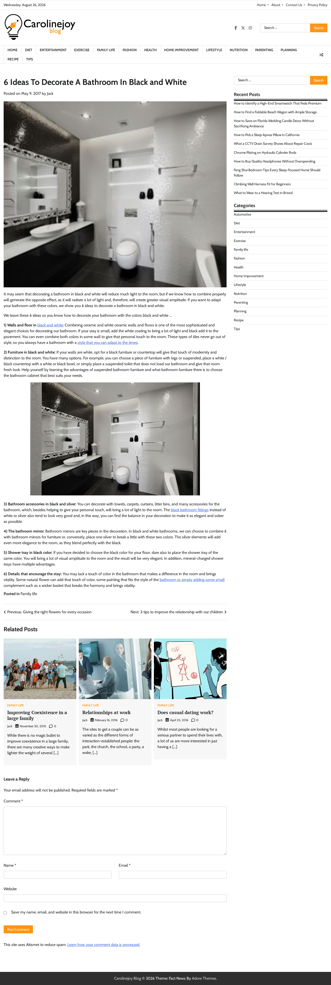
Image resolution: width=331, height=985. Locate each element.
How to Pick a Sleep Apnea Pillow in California (266, 135)
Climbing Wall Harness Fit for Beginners (262, 184)
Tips (29, 59)
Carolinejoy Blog (127, 978)
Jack (50, 93)
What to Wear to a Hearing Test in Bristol (263, 193)
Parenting (264, 50)
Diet (28, 50)
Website (10, 889)
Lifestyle (214, 50)
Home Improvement (181, 50)
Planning (289, 50)
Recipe (13, 59)
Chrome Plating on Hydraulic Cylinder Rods (265, 152)
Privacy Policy (317, 5)
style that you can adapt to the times (108, 342)
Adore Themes (204, 978)
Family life (106, 50)
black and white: (50, 325)
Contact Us (294, 5)
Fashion (130, 50)
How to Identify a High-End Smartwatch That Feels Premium (277, 103)
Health (150, 50)
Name (10, 865)
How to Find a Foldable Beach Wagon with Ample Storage (275, 112)
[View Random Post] (321, 54)
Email (125, 865)
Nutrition (239, 50)
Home (261, 5)
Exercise (81, 50)
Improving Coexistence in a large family (37, 715)
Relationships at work (106, 712)
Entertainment (53, 50)
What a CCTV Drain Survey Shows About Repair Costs (273, 143)
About (275, 5)
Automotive (242, 214)
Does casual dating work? (185, 712)
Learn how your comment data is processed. (103, 944)
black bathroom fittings (190, 510)
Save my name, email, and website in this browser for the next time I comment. (76, 912)
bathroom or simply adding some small (192, 579)
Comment (13, 801)
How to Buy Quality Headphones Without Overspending (274, 161)
